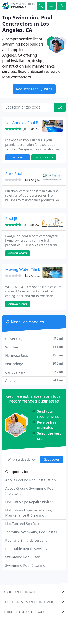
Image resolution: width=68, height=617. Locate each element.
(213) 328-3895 (44, 157)
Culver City (34, 338)
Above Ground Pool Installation (30, 480)
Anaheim (34, 380)
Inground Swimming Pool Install (31, 532)
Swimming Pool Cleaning (25, 565)
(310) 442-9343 (17, 304)
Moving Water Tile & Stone (28, 269)
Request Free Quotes (34, 88)
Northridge (34, 363)
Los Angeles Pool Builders (27, 122)
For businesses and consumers (29, 602)
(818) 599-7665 (17, 253)
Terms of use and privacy (24, 612)
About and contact (20, 592)
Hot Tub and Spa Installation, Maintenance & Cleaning (28, 513)
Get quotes (52, 459)
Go (60, 107)
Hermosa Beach (34, 355)
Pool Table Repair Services (26, 548)
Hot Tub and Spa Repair (24, 523)
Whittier (34, 347)
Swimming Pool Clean (22, 557)
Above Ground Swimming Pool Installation (29, 491)
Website (17, 157)
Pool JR (11, 218)
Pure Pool (13, 173)
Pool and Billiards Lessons (26, 540)
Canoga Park (34, 372)
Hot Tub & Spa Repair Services (29, 502)
